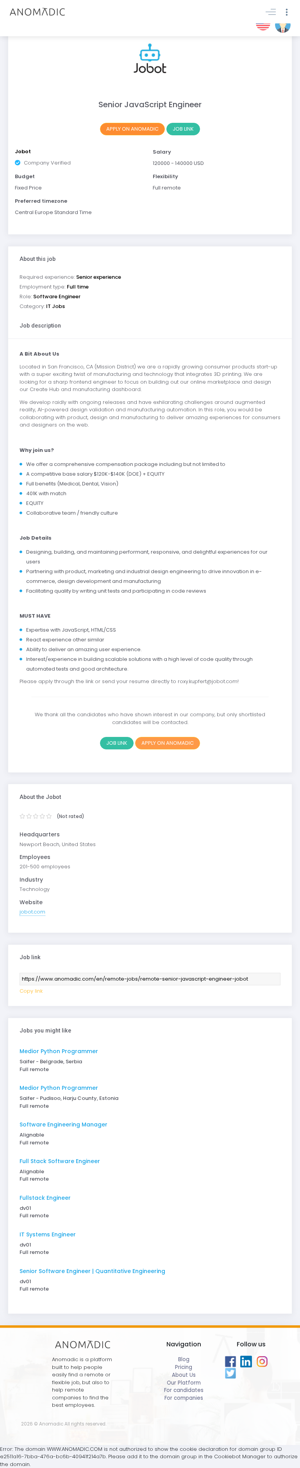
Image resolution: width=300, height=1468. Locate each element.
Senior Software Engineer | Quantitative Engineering (92, 1271)
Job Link (183, 129)
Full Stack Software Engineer (60, 1161)
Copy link (31, 991)
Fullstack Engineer (45, 1198)
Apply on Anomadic (132, 129)
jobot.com (32, 912)
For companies (183, 1398)
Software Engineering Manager (63, 1124)
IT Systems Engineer (48, 1234)
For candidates (184, 1390)
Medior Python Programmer (59, 1051)
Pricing (183, 1367)
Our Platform (184, 1383)
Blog (183, 1359)
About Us (184, 1375)
